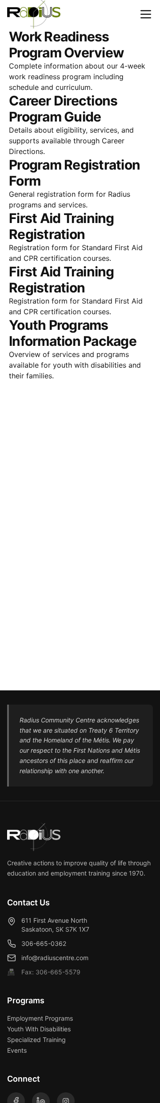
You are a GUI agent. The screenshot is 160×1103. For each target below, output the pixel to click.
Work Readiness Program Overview (66, 44)
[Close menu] (145, 14)
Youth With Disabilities (39, 1029)
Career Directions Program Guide (63, 109)
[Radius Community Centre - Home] (33, 14)
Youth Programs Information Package (72, 333)
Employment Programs (40, 1018)
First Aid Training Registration (61, 226)
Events (17, 1050)
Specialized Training (36, 1039)
